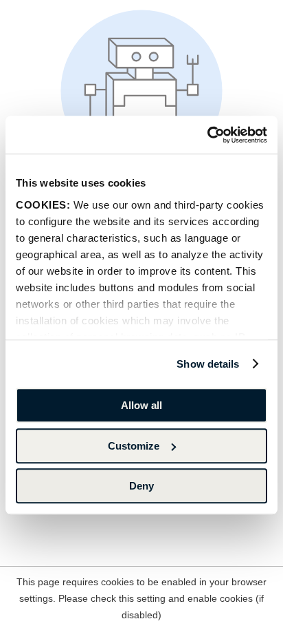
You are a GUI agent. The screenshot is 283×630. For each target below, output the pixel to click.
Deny (141, 486)
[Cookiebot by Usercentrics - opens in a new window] (207, 135)
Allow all (141, 405)
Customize (133, 446)
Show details (208, 364)
